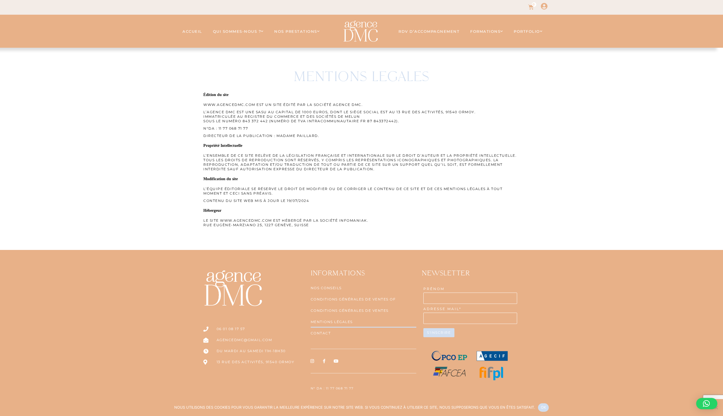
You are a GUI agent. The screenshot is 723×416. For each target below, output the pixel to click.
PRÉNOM (434, 289)
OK (543, 407)
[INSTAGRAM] (313, 361)
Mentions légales (332, 322)
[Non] (716, 407)
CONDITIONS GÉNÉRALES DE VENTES (350, 310)
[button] (706, 403)
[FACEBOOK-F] (325, 361)
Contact (321, 333)
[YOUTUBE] (336, 361)
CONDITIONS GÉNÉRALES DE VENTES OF (353, 299)
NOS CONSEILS (326, 288)
